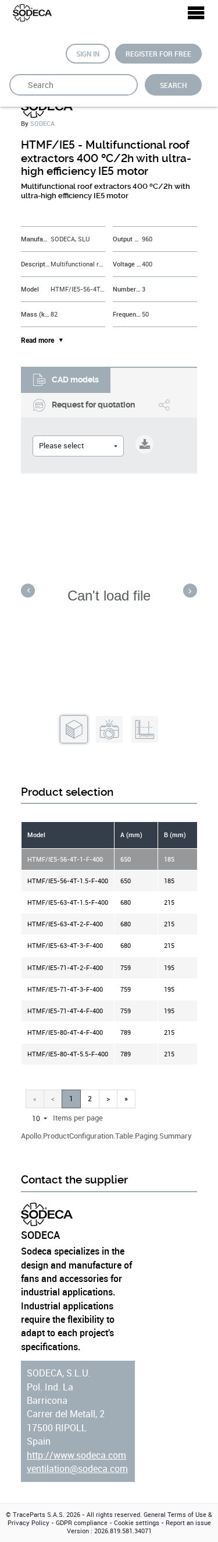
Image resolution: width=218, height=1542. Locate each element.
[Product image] (109, 730)
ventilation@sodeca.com (77, 1469)
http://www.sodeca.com (76, 1455)
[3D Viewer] (74, 730)
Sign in (87, 53)
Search (173, 85)
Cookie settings (136, 1523)
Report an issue (188, 1523)
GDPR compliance (82, 1523)
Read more (37, 340)
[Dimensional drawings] (145, 730)
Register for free (158, 53)
